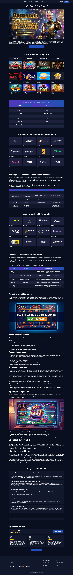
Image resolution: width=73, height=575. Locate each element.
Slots (57, 58)
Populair (14, 58)
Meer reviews (36, 549)
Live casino (29, 58)
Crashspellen (42, 58)
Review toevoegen (58, 531)
